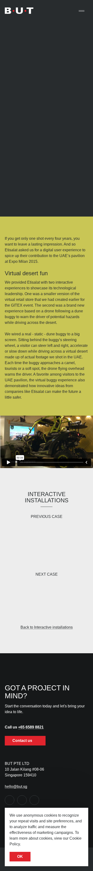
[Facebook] (9, 800)
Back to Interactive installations (47, 627)
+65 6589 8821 (31, 727)
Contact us (22, 741)
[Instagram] (34, 800)
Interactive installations (46, 497)
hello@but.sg (16, 787)
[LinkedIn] (22, 800)
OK (20, 856)
